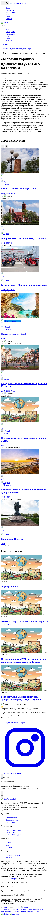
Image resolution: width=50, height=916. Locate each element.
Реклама (9, 857)
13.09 (8, 497)
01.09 (13, 391)
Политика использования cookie (25, 912)
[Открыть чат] (2, 793)
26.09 (3, 544)
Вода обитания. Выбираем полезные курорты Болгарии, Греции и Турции (21, 698)
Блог (8, 14)
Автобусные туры (13, 830)
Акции (9, 17)
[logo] (18, 4)
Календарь (10, 12)
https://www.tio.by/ (8, 879)
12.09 (3, 445)
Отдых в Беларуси (13, 835)
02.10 (13, 290)
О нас (8, 843)
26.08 (3, 391)
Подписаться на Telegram (15, 723)
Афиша (9, 19)
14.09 (3, 339)
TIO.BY (5, 907)
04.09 (13, 243)
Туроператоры (12, 820)
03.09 (8, 243)
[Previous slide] (2, 146)
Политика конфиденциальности (14, 910)
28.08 (3, 243)
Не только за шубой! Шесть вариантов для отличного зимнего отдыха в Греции (23, 660)
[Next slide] (6, 146)
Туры (8, 8)
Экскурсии (10, 10)
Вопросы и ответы (13, 855)
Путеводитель (11, 818)
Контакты (10, 847)
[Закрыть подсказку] (2, 775)
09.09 (13, 193)
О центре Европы (10, 586)
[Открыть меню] (5, 3)
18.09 (8, 290)
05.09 (8, 193)
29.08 (3, 193)
